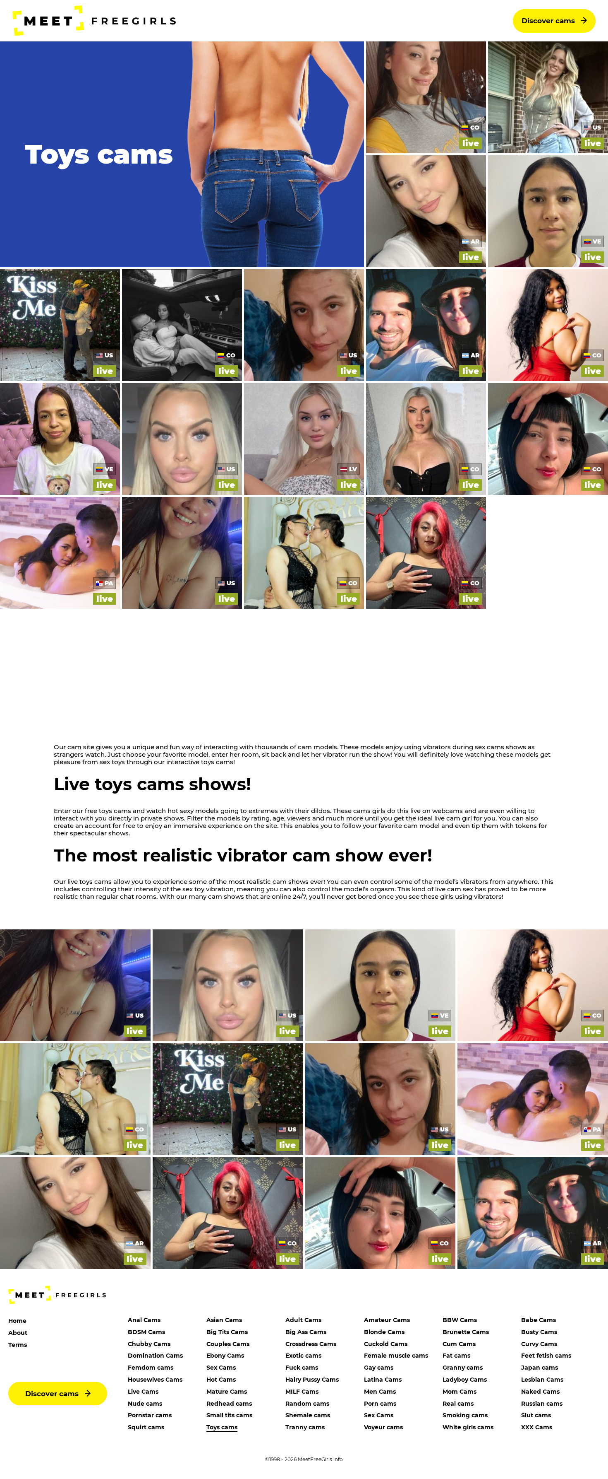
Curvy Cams (539, 1344)
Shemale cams (307, 1415)
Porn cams (380, 1403)
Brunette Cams (466, 1332)
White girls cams (468, 1427)
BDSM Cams (146, 1332)
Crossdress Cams (310, 1344)
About (17, 1333)
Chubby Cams (149, 1344)
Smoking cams (465, 1415)
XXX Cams (536, 1427)
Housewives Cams (155, 1379)
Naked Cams (540, 1391)
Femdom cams (150, 1367)
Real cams (458, 1403)
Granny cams (463, 1367)
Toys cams (221, 1427)
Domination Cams (155, 1355)
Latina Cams (383, 1379)
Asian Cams (224, 1320)
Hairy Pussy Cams (312, 1379)
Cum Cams (459, 1344)
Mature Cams (226, 1391)
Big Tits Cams (227, 1332)
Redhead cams (229, 1403)
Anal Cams (144, 1320)
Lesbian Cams (542, 1379)
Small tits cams (229, 1415)
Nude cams (145, 1403)
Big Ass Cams (305, 1332)
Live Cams (143, 1391)
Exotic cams (303, 1355)
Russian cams (542, 1403)
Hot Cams (221, 1379)
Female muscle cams (396, 1355)
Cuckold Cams (385, 1344)
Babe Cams (538, 1320)
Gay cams (378, 1367)
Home (17, 1321)
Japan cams (539, 1367)
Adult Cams (303, 1320)
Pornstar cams (150, 1415)
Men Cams (380, 1391)
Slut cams (536, 1415)
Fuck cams (301, 1367)
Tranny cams (305, 1427)
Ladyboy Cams (465, 1379)
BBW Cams (460, 1320)
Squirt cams (146, 1427)
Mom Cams (459, 1391)
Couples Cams (227, 1344)
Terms (17, 1345)
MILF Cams (301, 1391)
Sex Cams (221, 1367)
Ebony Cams (225, 1355)
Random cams (307, 1403)
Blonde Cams (384, 1332)
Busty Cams (539, 1332)
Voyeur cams (383, 1427)
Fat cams (456, 1355)
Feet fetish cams (546, 1355)
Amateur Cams (387, 1320)
